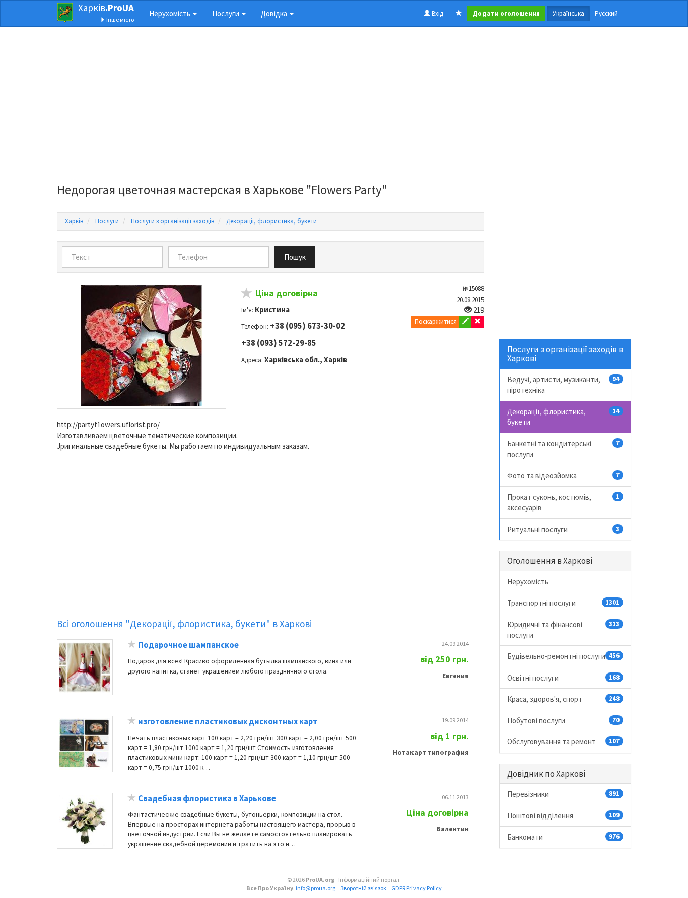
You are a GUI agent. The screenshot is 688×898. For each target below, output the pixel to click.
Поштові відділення (563, 815)
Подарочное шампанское (188, 645)
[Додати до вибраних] (246, 295)
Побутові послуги (563, 720)
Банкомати (563, 837)
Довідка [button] (275, 13)
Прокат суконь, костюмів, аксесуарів (563, 502)
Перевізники (563, 794)
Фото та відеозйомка (563, 475)
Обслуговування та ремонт (563, 741)
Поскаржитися (436, 321)
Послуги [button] (226, 13)
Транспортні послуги (563, 603)
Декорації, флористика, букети (563, 417)
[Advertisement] (270, 107)
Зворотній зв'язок (363, 888)
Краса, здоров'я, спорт (563, 699)
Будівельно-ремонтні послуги (563, 656)
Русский (606, 13)
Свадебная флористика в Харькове (207, 798)
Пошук (295, 257)
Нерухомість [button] (170, 13)
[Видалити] (477, 322)
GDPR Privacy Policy (416, 888)
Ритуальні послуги (563, 529)
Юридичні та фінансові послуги (563, 630)
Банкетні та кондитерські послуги (563, 449)
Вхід (436, 13)
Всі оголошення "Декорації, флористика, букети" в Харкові (184, 624)
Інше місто (119, 19)
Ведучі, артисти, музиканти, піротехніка (563, 385)
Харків (106, 8)
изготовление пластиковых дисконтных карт (227, 721)
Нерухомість (527, 581)
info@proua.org (315, 888)
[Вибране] (459, 14)
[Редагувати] (465, 322)
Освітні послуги (563, 678)
